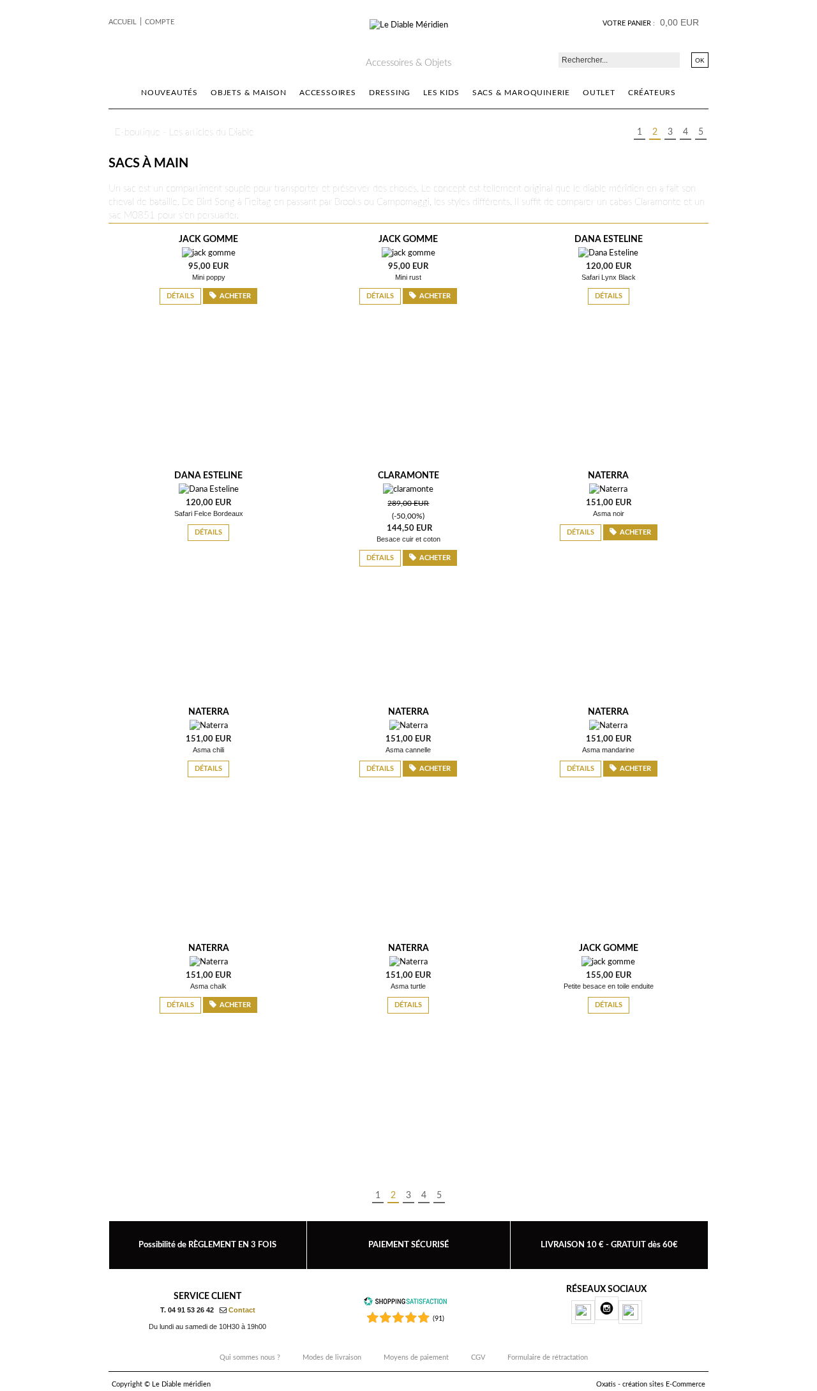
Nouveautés (169, 92)
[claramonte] (408, 489)
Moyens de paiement (416, 1357)
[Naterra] (608, 489)
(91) (438, 1318)
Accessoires (327, 92)
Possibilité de (207, 1244)
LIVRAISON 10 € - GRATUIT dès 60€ (609, 1244)
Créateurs (652, 92)
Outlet (599, 92)
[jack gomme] (208, 253)
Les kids (441, 92)
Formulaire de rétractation (547, 1357)
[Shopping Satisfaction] (405, 1303)
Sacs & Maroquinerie (521, 92)
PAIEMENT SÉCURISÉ (408, 1244)
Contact (242, 1310)
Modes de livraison (332, 1357)
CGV (478, 1357)
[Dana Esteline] (608, 253)
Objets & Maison (249, 92)
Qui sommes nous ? (250, 1357)
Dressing (389, 92)
